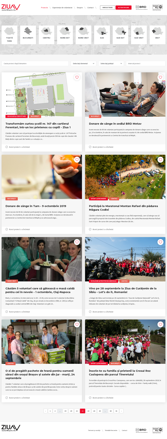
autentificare (123, 7)
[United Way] (157, 7)
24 (94, 411)
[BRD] (143, 7)
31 (116, 411)
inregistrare (108, 7)
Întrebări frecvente (111, 430)
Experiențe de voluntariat (62, 7)
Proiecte (44, 7)
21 (77, 411)
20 (71, 411)
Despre (80, 7)
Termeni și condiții (94, 430)
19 (65, 411)
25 (100, 411)
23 (88, 411)
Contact (90, 7)
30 (111, 411)
